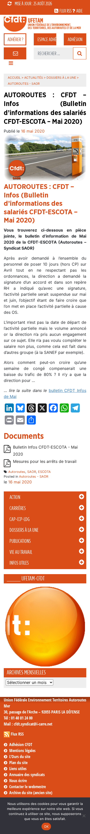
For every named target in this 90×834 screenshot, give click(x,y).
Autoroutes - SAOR (33, 476)
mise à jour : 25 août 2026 (33, 3)
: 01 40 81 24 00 (18, 718)
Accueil (14, 77)
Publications (20, 541)
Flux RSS (17, 734)
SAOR (31, 472)
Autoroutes (16, 472)
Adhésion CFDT (20, 744)
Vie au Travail (21, 552)
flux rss (66, 10)
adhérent (47, 39)
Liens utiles (17, 768)
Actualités (33, 77)
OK (46, 826)
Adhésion (75, 39)
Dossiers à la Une (24, 530)
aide (79, 10)
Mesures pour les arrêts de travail (44, 461)
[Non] (83, 815)
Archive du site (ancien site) (30, 792)
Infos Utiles (19, 563)
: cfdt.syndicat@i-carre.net (28, 724)
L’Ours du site (19, 756)
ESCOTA (44, 472)
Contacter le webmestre (27, 786)
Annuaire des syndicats (27, 774)
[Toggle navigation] (11, 64)
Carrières (18, 508)
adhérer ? (15, 39)
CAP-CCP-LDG (20, 519)
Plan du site (18, 762)
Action (15, 497)
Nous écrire (18, 780)
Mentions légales (22, 750)
